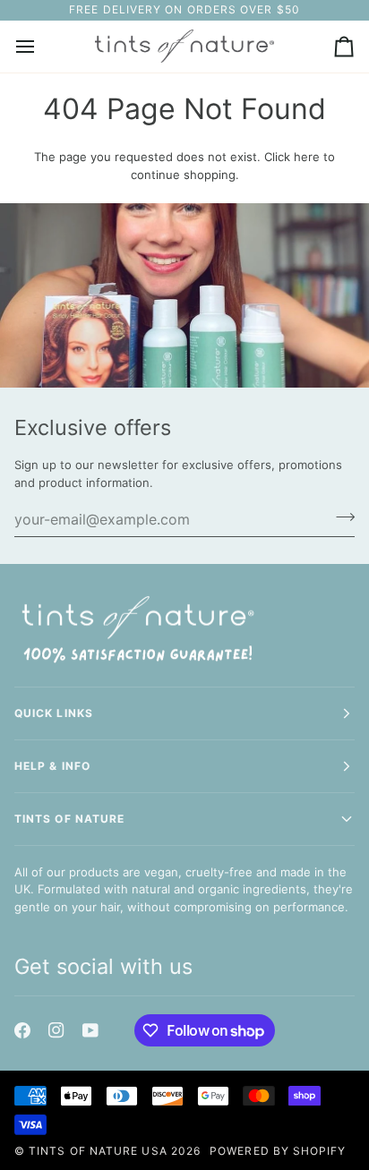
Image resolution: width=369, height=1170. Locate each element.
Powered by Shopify (278, 1150)
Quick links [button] (53, 713)
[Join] (340, 516)
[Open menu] (41, 47)
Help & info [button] (52, 766)
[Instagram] (56, 1030)
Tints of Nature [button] (69, 818)
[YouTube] (90, 1030)
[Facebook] (22, 1030)
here (307, 156)
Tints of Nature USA (98, 1150)
